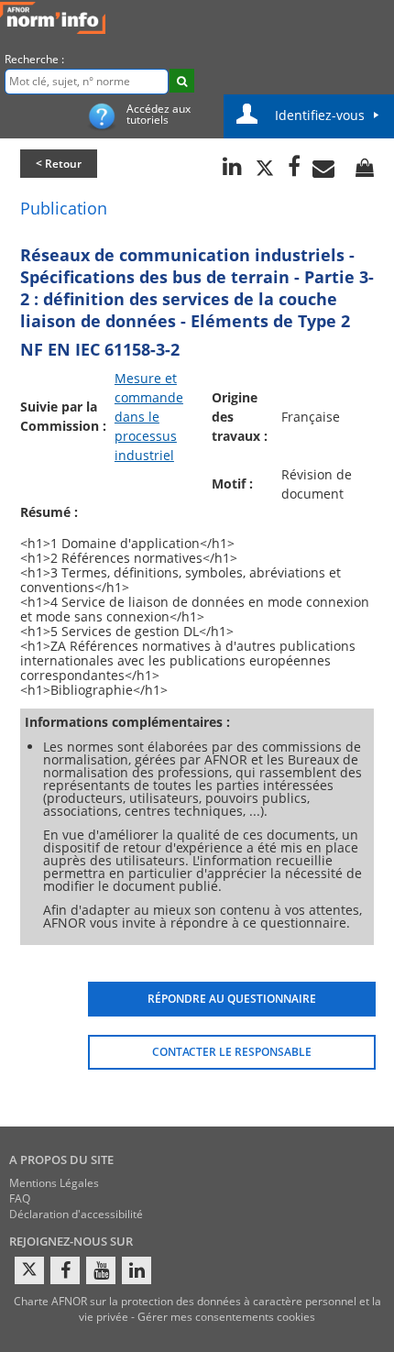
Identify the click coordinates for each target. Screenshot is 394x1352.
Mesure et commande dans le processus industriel (149, 416)
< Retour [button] (59, 163)
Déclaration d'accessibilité (76, 1214)
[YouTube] (100, 1270)
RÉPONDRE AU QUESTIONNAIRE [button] (232, 998)
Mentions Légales (54, 1183)
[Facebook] (65, 1270)
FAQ (19, 1198)
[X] (29, 1270)
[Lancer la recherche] (182, 80)
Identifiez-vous (320, 115)
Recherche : (34, 59)
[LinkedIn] (136, 1270)
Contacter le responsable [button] (232, 1052)
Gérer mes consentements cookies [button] (226, 1317)
